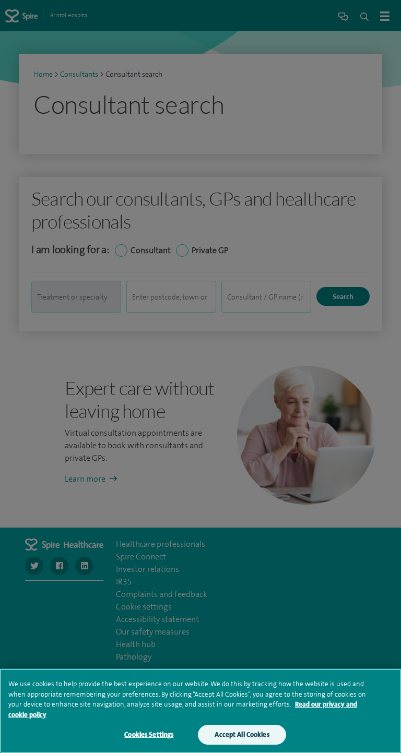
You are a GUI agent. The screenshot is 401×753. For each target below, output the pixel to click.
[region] (200, 710)
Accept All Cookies (242, 734)
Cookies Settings (148, 734)
